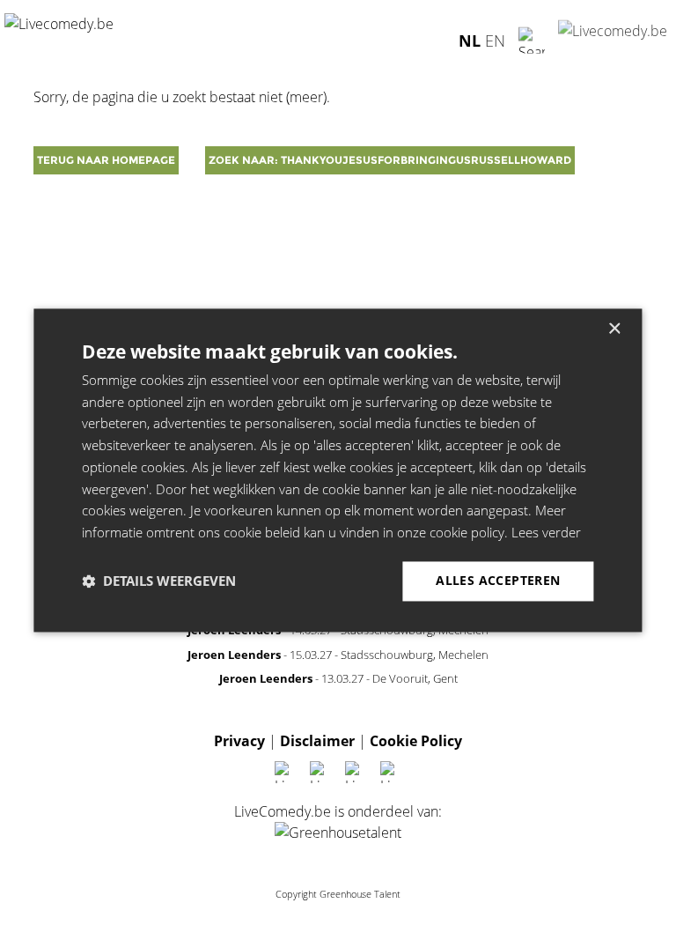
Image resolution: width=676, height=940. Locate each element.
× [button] (614, 329)
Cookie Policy (416, 741)
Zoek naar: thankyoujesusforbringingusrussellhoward (390, 160)
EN (495, 39)
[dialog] (337, 470)
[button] (159, 581)
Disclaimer (317, 741)
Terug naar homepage (106, 160)
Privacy (239, 741)
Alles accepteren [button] (498, 580)
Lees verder (546, 533)
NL (470, 39)
